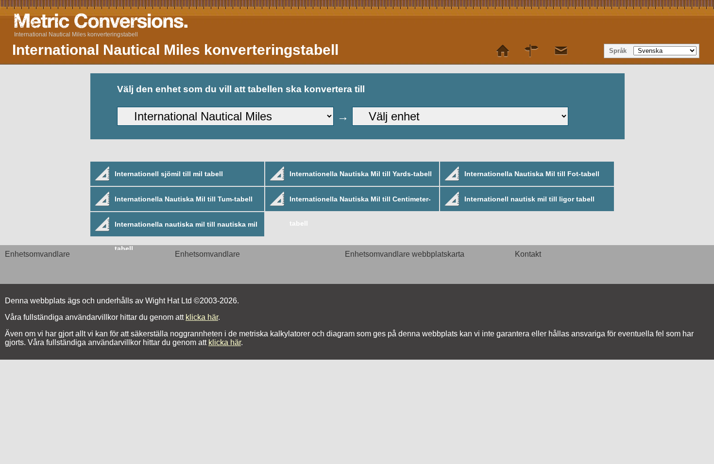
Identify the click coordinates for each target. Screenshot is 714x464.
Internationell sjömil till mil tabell (169, 174)
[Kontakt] (561, 51)
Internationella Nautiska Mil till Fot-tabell (531, 174)
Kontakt (528, 254)
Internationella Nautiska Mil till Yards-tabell (360, 174)
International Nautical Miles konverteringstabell (76, 34)
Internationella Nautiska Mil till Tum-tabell (184, 199)
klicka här (202, 317)
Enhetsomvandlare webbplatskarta (404, 254)
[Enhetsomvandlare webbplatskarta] (532, 51)
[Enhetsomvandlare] (502, 51)
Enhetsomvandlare (37, 254)
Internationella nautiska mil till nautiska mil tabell (186, 228)
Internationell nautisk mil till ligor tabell (529, 199)
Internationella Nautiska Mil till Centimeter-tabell (360, 203)
